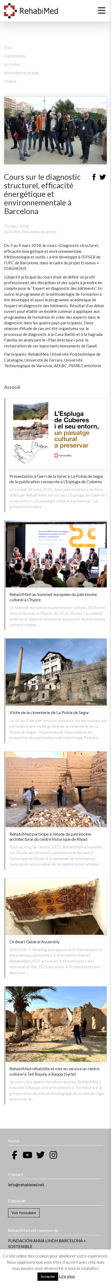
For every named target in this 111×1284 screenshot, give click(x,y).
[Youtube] (27, 1154)
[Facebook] (94, 178)
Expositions (14, 55)
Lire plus (67, 1276)
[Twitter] (102, 178)
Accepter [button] (48, 1276)
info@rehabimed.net (26, 1184)
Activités (12, 64)
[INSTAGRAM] (53, 1154)
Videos (10, 81)
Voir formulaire (24, 1212)
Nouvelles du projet (21, 72)
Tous (8, 47)
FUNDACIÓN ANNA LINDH (33, 1240)
